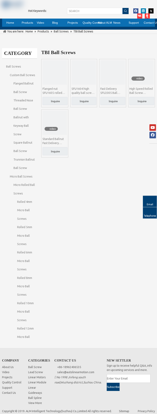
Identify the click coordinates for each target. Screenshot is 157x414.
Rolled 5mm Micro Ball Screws (24, 235)
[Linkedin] (143, 10)
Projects (7, 377)
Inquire (55, 101)
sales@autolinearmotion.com (75, 372)
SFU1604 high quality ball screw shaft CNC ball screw (83, 91)
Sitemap (124, 411)
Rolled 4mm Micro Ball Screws (24, 210)
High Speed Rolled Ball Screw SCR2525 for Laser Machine (141, 91)
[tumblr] (147, 16)
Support (7, 387)
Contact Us (9, 392)
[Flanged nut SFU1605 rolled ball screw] (55, 72)
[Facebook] (135, 10)
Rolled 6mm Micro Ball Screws (24, 261)
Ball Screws (13, 66)
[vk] (139, 16)
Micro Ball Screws (21, 176)
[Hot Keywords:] (125, 11)
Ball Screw (35, 367)
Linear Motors (37, 377)
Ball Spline (35, 398)
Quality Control (11, 382)
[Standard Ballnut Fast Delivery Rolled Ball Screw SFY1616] (55, 122)
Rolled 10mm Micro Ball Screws (25, 312)
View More (35, 403)
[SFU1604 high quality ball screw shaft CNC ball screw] (84, 72)
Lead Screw (35, 372)
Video (5, 372)
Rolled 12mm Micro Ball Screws (25, 337)
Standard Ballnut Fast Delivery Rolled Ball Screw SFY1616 (54, 141)
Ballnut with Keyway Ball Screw (21, 126)
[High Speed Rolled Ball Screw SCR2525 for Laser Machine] (141, 72)
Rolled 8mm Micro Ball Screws (24, 286)
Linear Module (37, 382)
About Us (8, 367)
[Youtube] (152, 127)
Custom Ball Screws (22, 75)
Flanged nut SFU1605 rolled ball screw (52, 91)
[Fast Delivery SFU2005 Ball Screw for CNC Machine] (112, 72)
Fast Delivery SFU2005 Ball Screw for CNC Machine (109, 91)
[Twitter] (151, 10)
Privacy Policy (146, 411)
